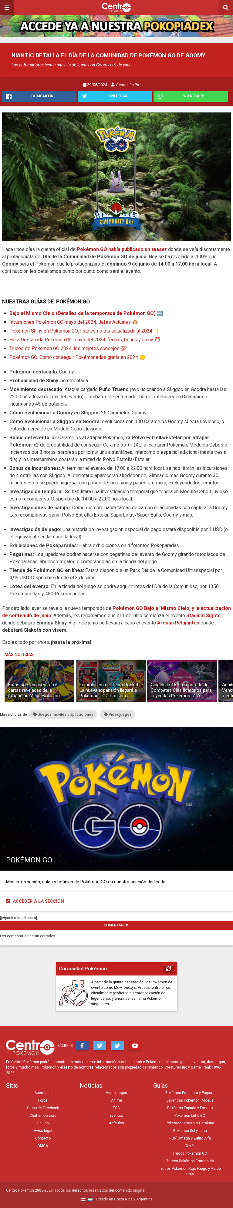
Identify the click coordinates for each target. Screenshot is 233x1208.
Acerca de (43, 1093)
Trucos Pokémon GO (190, 1153)
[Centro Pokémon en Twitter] (99, 1045)
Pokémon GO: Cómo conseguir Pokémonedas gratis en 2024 (73, 357)
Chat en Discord (42, 1115)
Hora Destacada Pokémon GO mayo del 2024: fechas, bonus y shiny (81, 340)
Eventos (116, 1115)
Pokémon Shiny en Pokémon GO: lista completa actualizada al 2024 (80, 331)
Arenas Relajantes (178, 623)
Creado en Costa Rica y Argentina (124, 1199)
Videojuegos (116, 1093)
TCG (116, 1108)
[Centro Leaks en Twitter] (117, 1045)
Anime (116, 1100)
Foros (43, 1100)
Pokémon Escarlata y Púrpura (189, 1093)
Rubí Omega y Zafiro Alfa (190, 1138)
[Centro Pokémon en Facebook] (82, 1045)
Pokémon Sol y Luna (190, 1131)
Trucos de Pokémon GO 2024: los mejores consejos (64, 348)
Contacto (43, 1138)
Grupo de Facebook (43, 1108)
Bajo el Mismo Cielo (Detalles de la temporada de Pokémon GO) (82, 313)
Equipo (43, 1123)
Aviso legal (43, 1131)
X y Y (190, 1146)
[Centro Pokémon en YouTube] (135, 1045)
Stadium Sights (203, 615)
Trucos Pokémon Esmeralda (190, 1161)
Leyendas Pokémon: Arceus (190, 1100)
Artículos (116, 1123)
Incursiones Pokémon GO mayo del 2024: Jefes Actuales (70, 322)
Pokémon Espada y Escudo (190, 1108)
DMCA (43, 1146)
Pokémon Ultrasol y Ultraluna (190, 1123)
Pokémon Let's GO (189, 1115)
